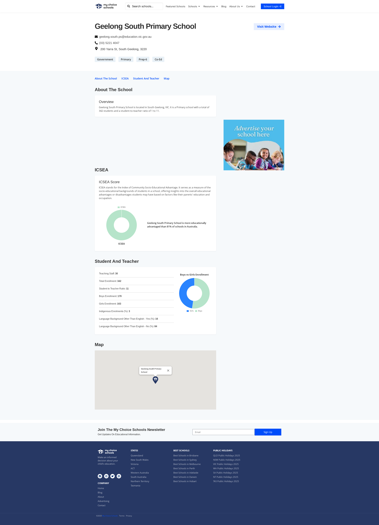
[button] (194, 6)
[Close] (168, 370)
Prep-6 (143, 59)
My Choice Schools (110, 515)
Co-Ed (158, 59)
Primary (126, 59)
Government (105, 59)
